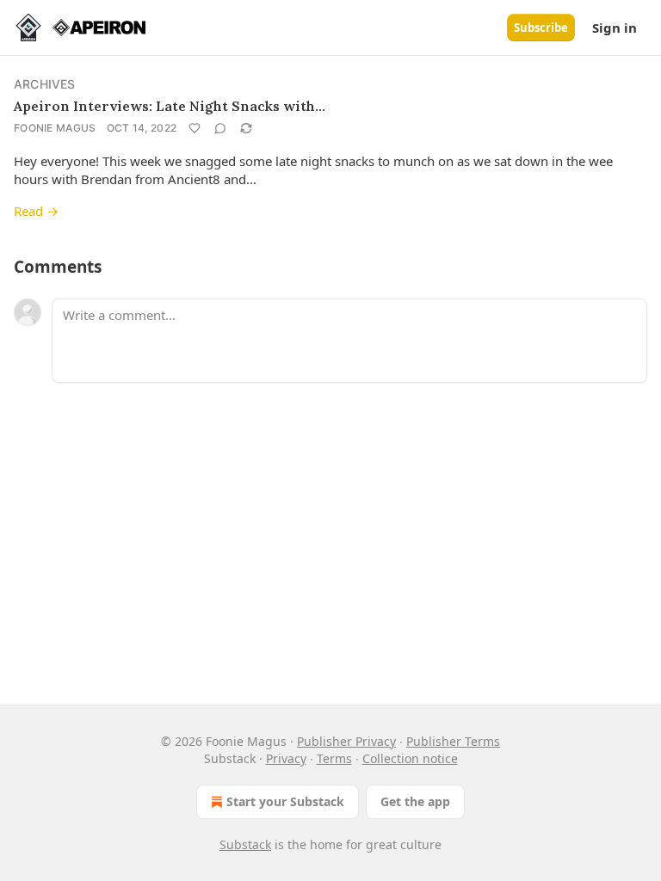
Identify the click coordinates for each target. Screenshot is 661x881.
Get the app (415, 801)
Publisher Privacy (346, 741)
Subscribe (541, 27)
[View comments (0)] (220, 128)
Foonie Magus (55, 127)
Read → (36, 210)
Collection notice (410, 758)
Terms (334, 758)
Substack (245, 844)
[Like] (194, 128)
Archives (45, 84)
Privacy (286, 758)
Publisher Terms (453, 741)
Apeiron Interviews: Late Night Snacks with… (169, 105)
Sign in (614, 27)
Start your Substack (285, 801)
